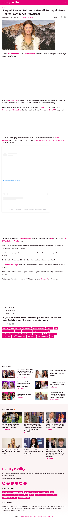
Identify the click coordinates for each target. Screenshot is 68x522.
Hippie (36, 331)
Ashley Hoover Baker (39, 328)
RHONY (46, 333)
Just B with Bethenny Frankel (11, 333)
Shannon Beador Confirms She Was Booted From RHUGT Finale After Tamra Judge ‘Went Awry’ (25, 384)
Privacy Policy (42, 516)
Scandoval (44, 279)
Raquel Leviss (37, 333)
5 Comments (53, 377)
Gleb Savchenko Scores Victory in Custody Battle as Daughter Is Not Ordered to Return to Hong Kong (58, 395)
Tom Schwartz (32, 336)
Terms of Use (33, 516)
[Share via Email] (64, 17)
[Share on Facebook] (59, 17)
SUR (51, 238)
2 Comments (20, 388)
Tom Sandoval (21, 336)
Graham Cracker (27, 331)
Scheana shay (6, 336)
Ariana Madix (27, 328)
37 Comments (49, 458)
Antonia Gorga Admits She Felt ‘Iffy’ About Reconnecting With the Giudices (58, 373)
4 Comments (27, 455)
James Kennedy (44, 331)
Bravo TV (5, 328)
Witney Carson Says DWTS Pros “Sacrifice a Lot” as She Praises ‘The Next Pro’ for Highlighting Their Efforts (25, 373)
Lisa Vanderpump (26, 333)
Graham (18, 331)
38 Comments (6, 455)
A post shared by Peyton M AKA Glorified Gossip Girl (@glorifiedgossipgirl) (25, 209)
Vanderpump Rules (15, 328)
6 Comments (53, 387)
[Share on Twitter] (61, 17)
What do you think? (27, 17)
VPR (52, 336)
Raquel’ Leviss (30, 54)
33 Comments (6, 429)
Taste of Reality (24, 516)
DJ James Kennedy (8, 331)
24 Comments (28, 432)
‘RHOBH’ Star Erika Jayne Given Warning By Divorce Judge (58, 384)
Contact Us (50, 516)
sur (14, 336)
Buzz (3, 7)
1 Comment (20, 397)
